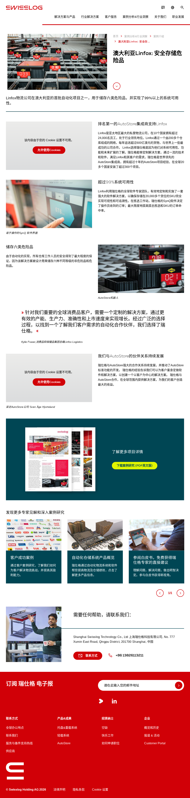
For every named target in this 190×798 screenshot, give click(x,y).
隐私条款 (79, 789)
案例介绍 (158, 36)
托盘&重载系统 (67, 727)
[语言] (172, 8)
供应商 (10, 751)
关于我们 (160, 17)
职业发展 (178, 17)
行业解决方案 (90, 17)
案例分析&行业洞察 (135, 17)
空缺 (105, 727)
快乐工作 (108, 735)
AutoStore (64, 743)
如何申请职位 (110, 743)
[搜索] (182, 8)
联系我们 (12, 735)
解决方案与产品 (64, 17)
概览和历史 (151, 727)
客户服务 (111, 17)
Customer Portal (155, 743)
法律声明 (59, 789)
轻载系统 (63, 735)
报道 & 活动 (152, 735)
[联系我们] (163, 8)
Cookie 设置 (100, 789)
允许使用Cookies (48, 150)
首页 (115, 36)
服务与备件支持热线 (19, 743)
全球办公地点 (15, 727)
